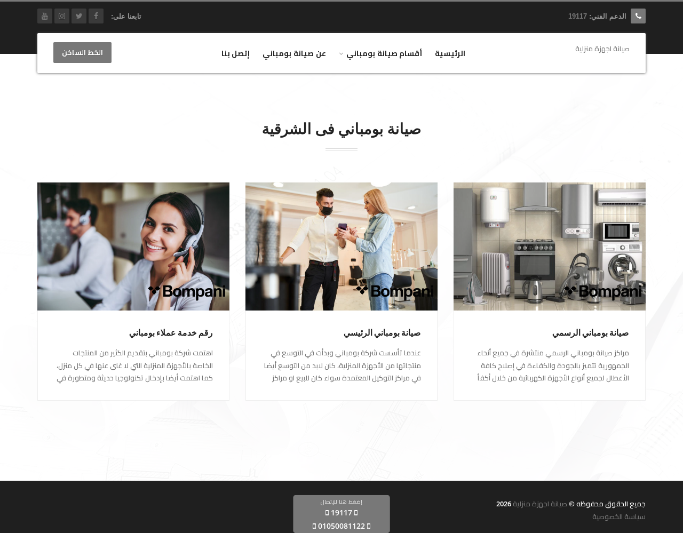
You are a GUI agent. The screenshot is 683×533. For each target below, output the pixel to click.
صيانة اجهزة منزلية (540, 503)
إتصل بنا (235, 53)
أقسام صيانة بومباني (384, 53)
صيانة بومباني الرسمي (590, 332)
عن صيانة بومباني (294, 53)
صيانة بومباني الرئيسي (382, 332)
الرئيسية (450, 53)
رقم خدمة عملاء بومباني (171, 332)
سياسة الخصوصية (619, 516)
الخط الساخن (82, 53)
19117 (577, 16)
